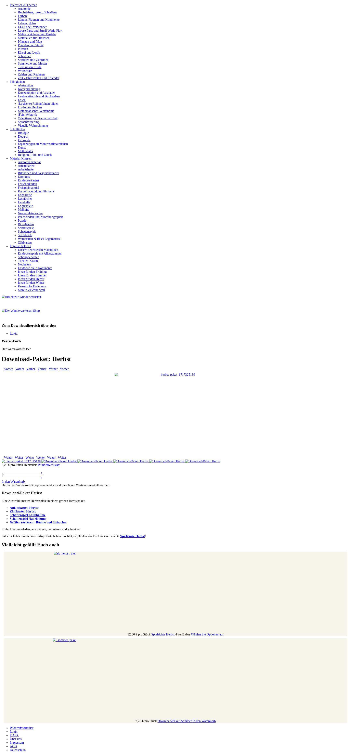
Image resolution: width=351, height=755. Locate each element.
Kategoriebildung (29, 89)
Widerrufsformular (21, 728)
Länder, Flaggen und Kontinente (39, 19)
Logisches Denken (30, 107)
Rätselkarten (26, 224)
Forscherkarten (27, 184)
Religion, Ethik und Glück (35, 154)
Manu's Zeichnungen (31, 290)
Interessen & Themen (23, 5)
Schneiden (24, 56)
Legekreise (25, 195)
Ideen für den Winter (31, 282)
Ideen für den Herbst (31, 279)
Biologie (23, 133)
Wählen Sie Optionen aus (207, 634)
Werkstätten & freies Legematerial (39, 239)
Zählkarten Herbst (23, 511)
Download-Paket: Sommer (175, 721)
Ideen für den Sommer (32, 275)
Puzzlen (23, 49)
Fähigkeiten (17, 81)
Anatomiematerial (29, 162)
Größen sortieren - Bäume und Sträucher (38, 522)
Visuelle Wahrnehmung (33, 125)
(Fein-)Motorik (27, 114)
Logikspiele (25, 206)
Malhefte (23, 209)
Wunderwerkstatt (49, 465)
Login (13, 333)
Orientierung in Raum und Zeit (37, 118)
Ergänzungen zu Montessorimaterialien (43, 144)
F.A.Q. (14, 735)
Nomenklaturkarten (30, 213)
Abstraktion (25, 85)
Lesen (22, 100)
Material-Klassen (20, 158)
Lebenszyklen (27, 23)
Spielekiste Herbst (163, 634)
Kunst (22, 147)
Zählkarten (25, 242)
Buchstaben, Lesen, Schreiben (37, 12)
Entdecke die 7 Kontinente (35, 268)
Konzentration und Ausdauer (36, 92)
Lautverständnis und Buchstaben (39, 96)
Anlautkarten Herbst (24, 507)
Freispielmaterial (28, 187)
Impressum (17, 742)
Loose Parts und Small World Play (40, 30)
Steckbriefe (25, 235)
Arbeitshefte (26, 169)
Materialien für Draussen (34, 38)
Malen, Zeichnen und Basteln (37, 34)
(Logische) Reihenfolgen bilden (38, 103)
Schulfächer (17, 129)
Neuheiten (24, 264)
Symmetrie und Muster (32, 63)
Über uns (16, 739)
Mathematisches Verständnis (36, 111)
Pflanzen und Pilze (30, 41)
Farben (22, 16)
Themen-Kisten (28, 260)
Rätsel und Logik (29, 52)
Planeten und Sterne (30, 45)
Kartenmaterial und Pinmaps (36, 191)
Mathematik (25, 151)
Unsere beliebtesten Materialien (38, 249)
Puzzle (22, 220)
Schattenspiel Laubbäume (28, 515)
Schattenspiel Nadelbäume (28, 518)
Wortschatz (25, 70)
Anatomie (24, 8)
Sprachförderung (28, 122)
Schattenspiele (27, 231)
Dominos (24, 176)
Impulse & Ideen (20, 246)
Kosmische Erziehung (32, 286)
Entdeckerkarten (28, 180)
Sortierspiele (26, 228)
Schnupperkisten (28, 257)
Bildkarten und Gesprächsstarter (38, 173)
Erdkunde (24, 140)
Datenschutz (18, 750)
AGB (13, 746)
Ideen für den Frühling (32, 271)
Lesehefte (24, 202)
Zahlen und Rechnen (31, 74)
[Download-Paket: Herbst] (175, 413)
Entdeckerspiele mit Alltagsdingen (40, 253)
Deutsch (23, 136)
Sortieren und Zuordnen (33, 59)
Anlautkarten (26, 165)
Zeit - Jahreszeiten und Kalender (38, 78)
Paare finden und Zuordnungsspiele (40, 217)
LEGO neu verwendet (32, 27)
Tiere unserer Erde (29, 67)
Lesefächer (25, 198)
